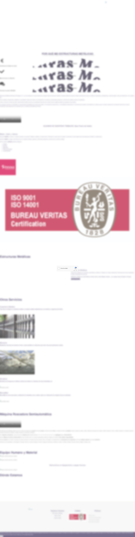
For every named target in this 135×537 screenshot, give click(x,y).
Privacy (74, 270)
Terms (76, 270)
